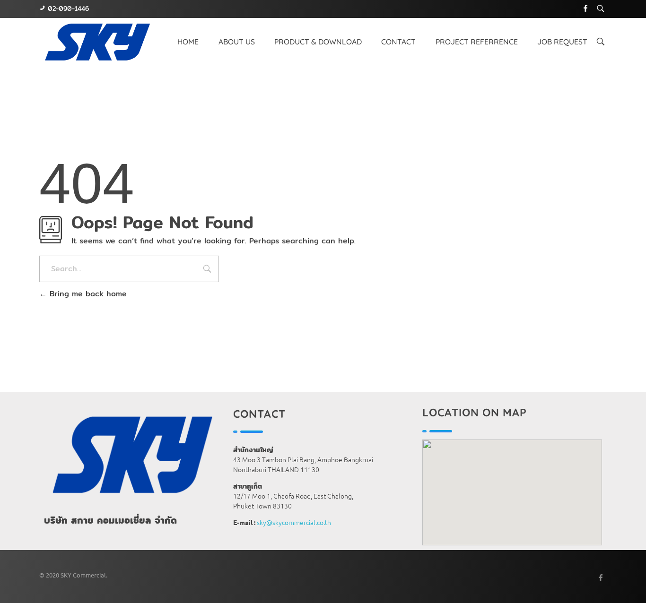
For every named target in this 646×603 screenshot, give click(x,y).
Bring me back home (87, 294)
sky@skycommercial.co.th (294, 522)
